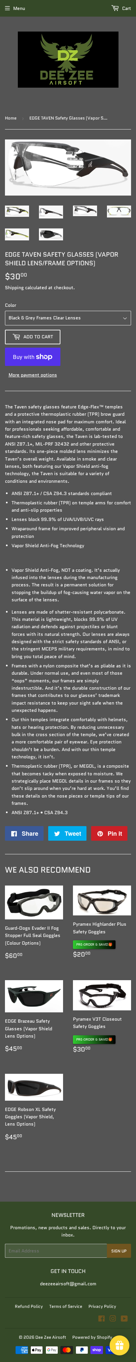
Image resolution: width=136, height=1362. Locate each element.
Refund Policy (29, 1306)
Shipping (14, 287)
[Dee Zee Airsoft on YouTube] (124, 1319)
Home (11, 118)
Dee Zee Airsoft (50, 1337)
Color (10, 305)
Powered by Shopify (92, 1337)
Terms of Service (65, 1306)
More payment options (33, 375)
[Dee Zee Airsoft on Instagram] (113, 1319)
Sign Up (119, 1251)
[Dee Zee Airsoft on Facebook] (101, 1319)
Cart (126, 8)
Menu (19, 8)
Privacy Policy (102, 1306)
